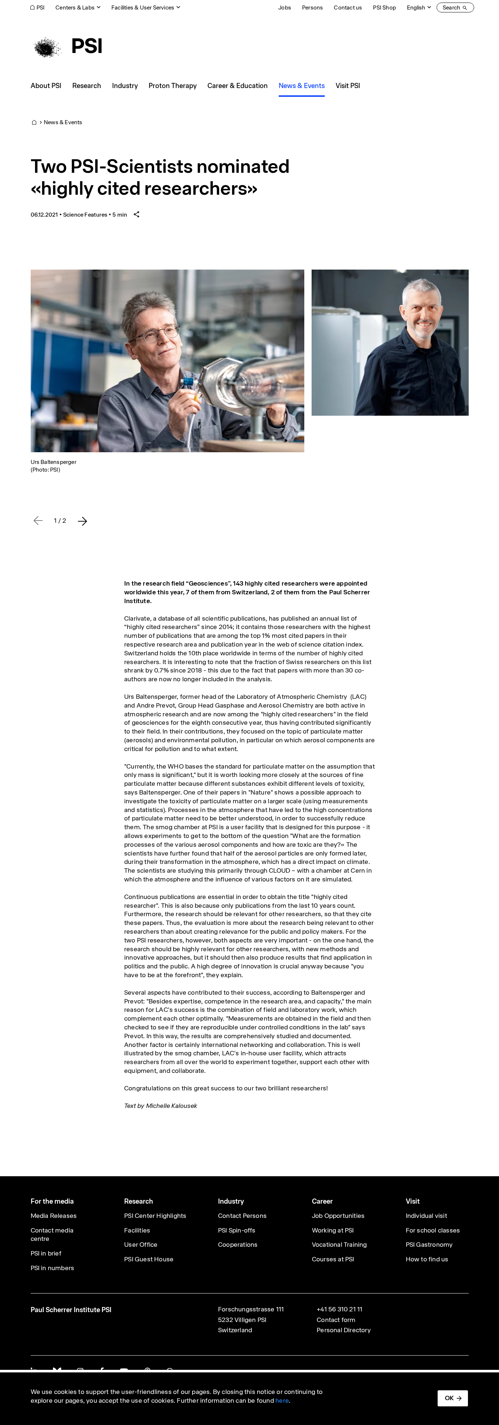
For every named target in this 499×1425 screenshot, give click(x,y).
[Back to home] (66, 45)
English (416, 7)
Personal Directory (344, 1330)
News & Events (63, 122)
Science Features (85, 215)
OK (449, 1398)
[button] (82, 521)
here (282, 1400)
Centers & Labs (75, 7)
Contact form (336, 1319)
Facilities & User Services (142, 7)
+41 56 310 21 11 (339, 1309)
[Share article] (136, 214)
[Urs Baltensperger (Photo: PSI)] (168, 360)
